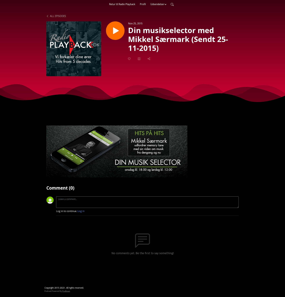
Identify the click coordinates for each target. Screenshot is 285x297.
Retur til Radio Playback (122, 4)
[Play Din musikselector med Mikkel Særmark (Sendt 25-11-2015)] (115, 30)
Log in (80, 211)
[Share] (149, 58)
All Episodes (57, 16)
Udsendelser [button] (157, 4)
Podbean (66, 291)
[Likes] (129, 58)
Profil (143, 4)
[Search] (172, 4)
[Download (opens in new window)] (139, 58)
